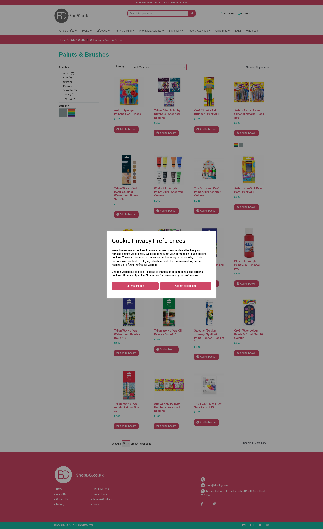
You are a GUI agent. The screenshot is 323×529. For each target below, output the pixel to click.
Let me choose (135, 285)
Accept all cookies (186, 285)
